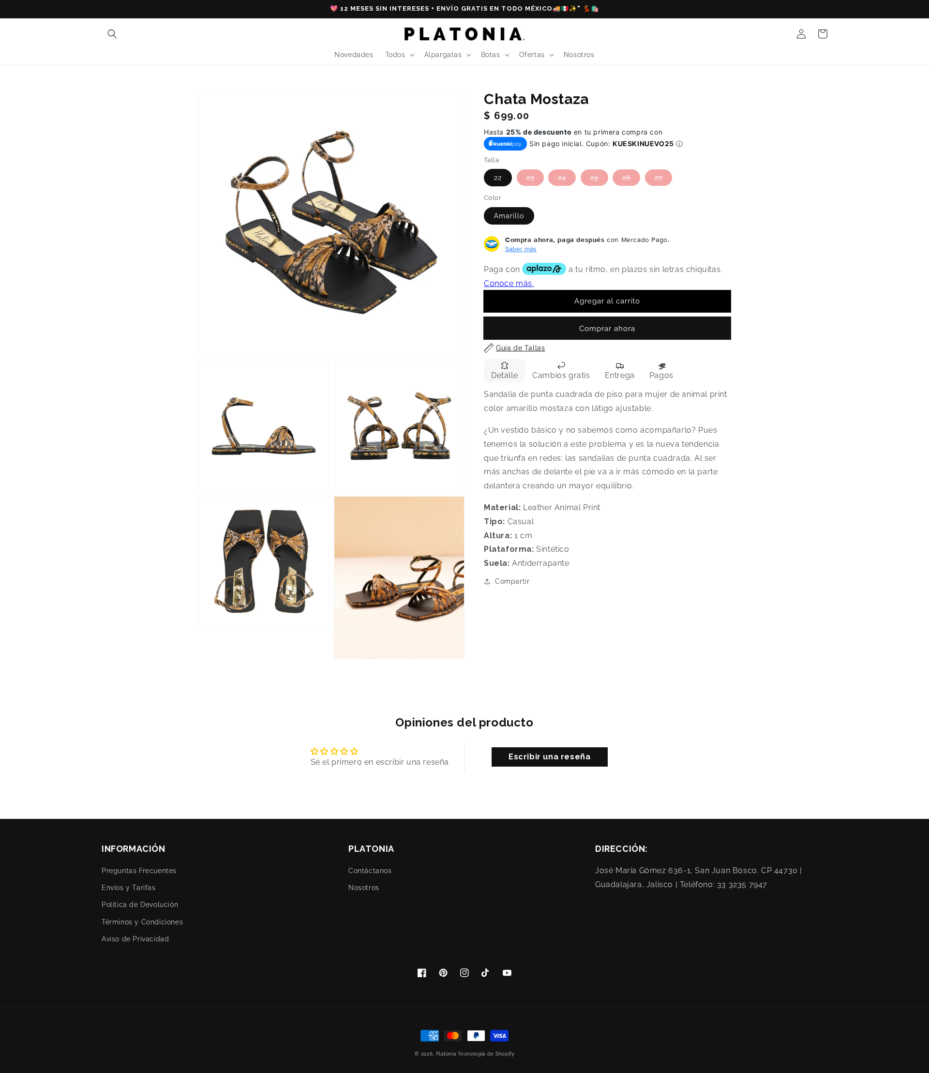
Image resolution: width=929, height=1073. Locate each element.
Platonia (446, 1054)
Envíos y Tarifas (129, 888)
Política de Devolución (140, 904)
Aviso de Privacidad (135, 939)
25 (594, 177)
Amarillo (509, 215)
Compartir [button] (512, 581)
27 (658, 177)
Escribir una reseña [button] (549, 756)
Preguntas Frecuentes (139, 871)
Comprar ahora (607, 328)
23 (530, 177)
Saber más (521, 248)
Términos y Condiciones (142, 922)
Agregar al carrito (607, 301)
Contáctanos (370, 871)
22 (498, 177)
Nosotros (363, 888)
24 (562, 177)
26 (626, 177)
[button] (112, 34)
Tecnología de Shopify (486, 1054)
